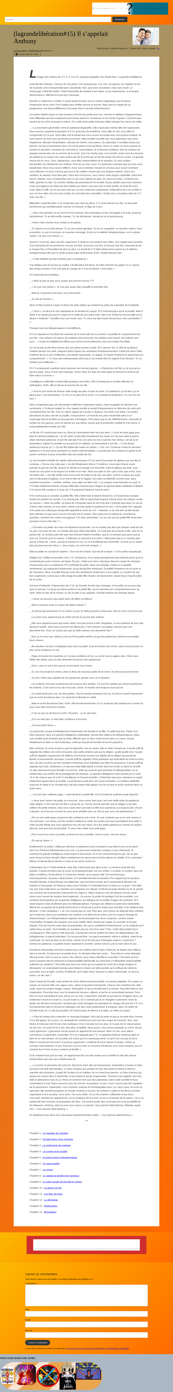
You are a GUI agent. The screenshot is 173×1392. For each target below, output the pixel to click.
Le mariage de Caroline (55, 1133)
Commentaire (31, 1283)
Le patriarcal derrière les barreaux (61, 1175)
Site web (28, 1330)
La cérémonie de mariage (56, 1145)
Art (158, 48)
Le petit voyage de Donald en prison (62, 1181)
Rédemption (50, 1206)
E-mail (28, 1320)
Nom (27, 1309)
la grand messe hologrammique (60, 1157)
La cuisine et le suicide (55, 1151)
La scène (48, 1169)
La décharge (51, 1200)
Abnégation (50, 1212)
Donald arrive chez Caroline (58, 1139)
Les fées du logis (53, 1194)
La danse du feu (53, 1188)
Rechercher (119, 19)
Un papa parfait (51, 1163)
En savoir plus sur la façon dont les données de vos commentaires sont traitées (98, 1348)
